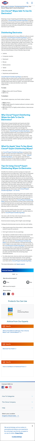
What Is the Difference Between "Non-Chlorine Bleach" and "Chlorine (16, 331)
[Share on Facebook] (4, 294)
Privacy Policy (19, 433)
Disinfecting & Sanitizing (21, 6)
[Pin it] (13, 294)
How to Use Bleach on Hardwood (14, 366)
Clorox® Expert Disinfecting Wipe (15, 212)
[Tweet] (8, 294)
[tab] (17, 396)
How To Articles (9, 6)
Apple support (21, 264)
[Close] (32, 426)
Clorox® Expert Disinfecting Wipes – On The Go (15, 189)
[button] (32, 3)
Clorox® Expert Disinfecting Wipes (18, 20)
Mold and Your (9, 348)
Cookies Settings (17, 436)
